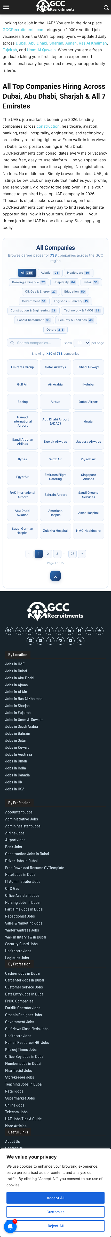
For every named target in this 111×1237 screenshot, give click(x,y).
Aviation (49, 272)
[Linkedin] (70, 631)
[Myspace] (89, 631)
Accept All (55, 1198)
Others (54, 329)
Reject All (56, 1226)
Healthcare (78, 272)
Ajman (71, 43)
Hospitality (64, 282)
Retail (91, 282)
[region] (55, 1192)
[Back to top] (55, 576)
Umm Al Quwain (41, 49)
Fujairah (10, 49)
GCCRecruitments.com (23, 29)
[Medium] (80, 631)
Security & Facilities (75, 320)
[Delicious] (30, 631)
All (26, 272)
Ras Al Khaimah (93, 43)
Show (68, 343)
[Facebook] (49, 631)
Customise (55, 1212)
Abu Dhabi (37, 43)
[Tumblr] (50, 641)
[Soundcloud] (100, 631)
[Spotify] (31, 641)
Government (33, 301)
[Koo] (60, 631)
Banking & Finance (28, 282)
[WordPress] (61, 641)
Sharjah (56, 43)
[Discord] (39, 631)
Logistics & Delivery (71, 301)
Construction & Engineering (33, 310)
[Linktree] (81, 641)
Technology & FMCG (81, 310)
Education (74, 291)
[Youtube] (71, 641)
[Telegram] (40, 641)
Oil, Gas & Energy (40, 291)
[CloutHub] (19, 631)
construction (48, 126)
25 (72, 554)
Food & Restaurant (33, 320)
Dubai (21, 43)
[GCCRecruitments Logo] (55, 611)
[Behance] (9, 631)
